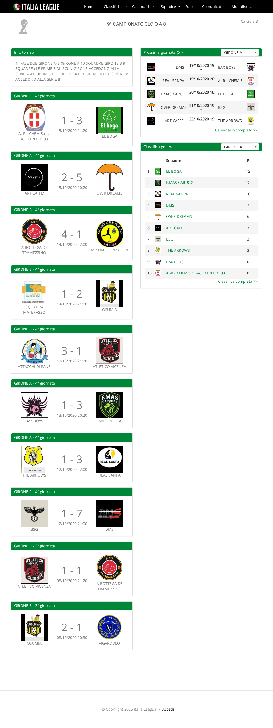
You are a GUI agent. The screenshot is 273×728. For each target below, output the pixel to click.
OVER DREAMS (179, 216)
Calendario (141, 6)
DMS (170, 205)
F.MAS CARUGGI (180, 182)
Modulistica (242, 6)
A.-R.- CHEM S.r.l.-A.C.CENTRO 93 (195, 273)
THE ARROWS (178, 250)
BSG (169, 239)
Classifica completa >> (238, 281)
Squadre (168, 6)
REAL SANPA (177, 193)
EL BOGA (174, 171)
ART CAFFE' (176, 227)
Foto (189, 6)
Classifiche (113, 6)
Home (89, 6)
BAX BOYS (175, 261)
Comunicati (212, 6)
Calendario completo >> (236, 130)
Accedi (168, 709)
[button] (255, 52)
